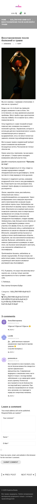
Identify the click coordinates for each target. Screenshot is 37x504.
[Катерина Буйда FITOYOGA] (19, 6)
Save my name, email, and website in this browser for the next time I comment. (17, 456)
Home (3, 20)
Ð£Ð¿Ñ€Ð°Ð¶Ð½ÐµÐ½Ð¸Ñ (20, 20)
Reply (12, 330)
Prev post (10, 475)
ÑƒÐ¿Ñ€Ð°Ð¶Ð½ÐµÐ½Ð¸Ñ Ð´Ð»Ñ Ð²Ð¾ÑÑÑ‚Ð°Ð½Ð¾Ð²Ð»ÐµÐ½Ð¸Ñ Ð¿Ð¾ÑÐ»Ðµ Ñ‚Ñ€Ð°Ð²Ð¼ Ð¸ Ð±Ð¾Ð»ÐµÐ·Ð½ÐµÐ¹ (15, 300)
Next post (26, 475)
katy (19, 43)
